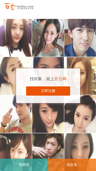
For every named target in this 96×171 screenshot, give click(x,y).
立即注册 (48, 91)
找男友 (24, 165)
